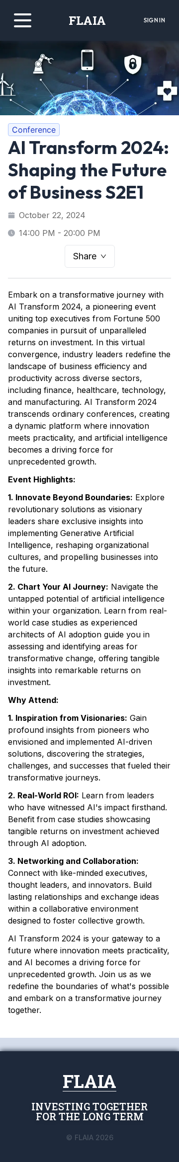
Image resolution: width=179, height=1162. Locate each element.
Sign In (154, 20)
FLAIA (87, 20)
